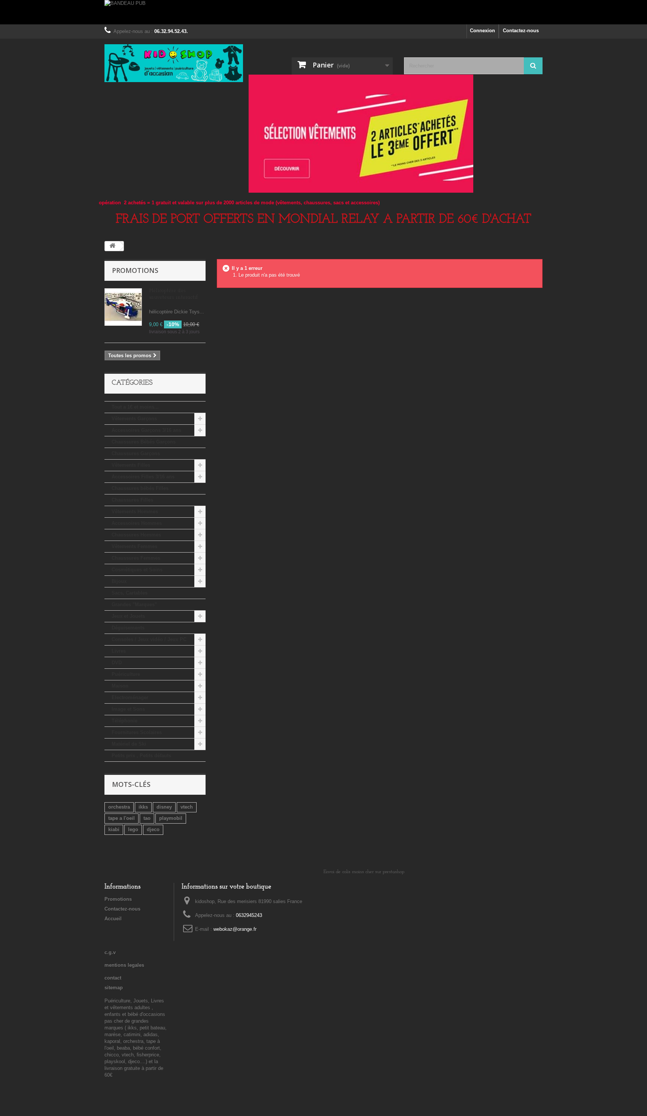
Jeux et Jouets (128, 616)
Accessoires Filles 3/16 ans (143, 476)
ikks (143, 807)
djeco (153, 829)
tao (147, 818)
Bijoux (119, 581)
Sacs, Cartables (130, 593)
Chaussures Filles (132, 500)
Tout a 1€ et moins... (135, 407)
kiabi (113, 829)
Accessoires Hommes (137, 523)
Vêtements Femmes (134, 546)
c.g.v (110, 952)
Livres (119, 651)
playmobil (170, 818)
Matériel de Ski (129, 744)
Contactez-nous (521, 30)
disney (164, 807)
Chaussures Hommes (136, 535)
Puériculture (126, 674)
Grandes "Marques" (134, 604)
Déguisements (128, 628)
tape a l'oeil (121, 818)
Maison (120, 686)
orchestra (119, 807)
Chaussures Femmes (136, 558)
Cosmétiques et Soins (137, 569)
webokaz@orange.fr (234, 929)
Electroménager (130, 697)
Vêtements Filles (131, 465)
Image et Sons (128, 709)
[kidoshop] (173, 63)
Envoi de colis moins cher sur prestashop (364, 871)
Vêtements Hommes (135, 511)
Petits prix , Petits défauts (141, 755)
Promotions (135, 270)
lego (133, 829)
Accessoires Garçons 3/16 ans (146, 430)
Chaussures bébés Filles (140, 488)
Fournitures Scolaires (137, 732)
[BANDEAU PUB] (323, 12)
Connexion (482, 30)
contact (112, 978)
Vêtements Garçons (134, 418)
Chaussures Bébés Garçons (144, 442)
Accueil (113, 918)
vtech (186, 807)
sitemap (113, 987)
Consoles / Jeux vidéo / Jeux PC (149, 639)
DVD (117, 662)
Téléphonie (124, 721)
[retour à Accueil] (112, 246)
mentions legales (124, 965)
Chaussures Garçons (136, 453)
